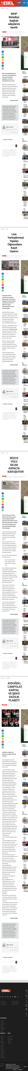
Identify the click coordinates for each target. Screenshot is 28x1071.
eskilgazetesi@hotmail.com (12, 129)
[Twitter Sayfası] (4, 996)
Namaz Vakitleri (2, 1042)
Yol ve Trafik (2, 1039)
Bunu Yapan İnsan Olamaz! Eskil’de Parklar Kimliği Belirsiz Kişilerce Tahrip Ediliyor (25, 198)
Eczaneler (3, 1044)
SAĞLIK (2, 1030)
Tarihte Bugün (2, 1049)
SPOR (2, 1031)
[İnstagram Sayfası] (6, 996)
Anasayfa (3, 8)
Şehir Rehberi (2, 1054)
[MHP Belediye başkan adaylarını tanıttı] (10, 42)
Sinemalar (3, 1050)
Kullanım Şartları (15, 1001)
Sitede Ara (10, 1036)
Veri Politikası (3, 1004)
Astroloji (9, 1043)
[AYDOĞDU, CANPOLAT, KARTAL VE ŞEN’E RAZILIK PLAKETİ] (10, 718)
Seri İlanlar (3, 1052)
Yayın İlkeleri (3, 1003)
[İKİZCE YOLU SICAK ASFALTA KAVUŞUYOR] (10, 485)
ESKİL (7, 8)
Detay (15, 1069)
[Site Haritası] (16, 996)
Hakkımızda (3, 1001)
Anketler (10, 1037)
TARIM (19, 2)
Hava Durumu (2, 1037)
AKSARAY (8, 678)
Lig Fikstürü (2, 1046)
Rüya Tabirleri (9, 1041)
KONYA (2, 1027)
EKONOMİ (3, 1028)
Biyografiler (10, 1039)
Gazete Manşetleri (3, 1057)
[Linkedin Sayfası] (11, 996)
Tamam (20, 1069)
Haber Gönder (15, 1004)
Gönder (16, 145)
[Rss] (13, 996)
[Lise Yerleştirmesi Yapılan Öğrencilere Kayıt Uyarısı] (10, 265)
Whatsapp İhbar (15, 1003)
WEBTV (2, 1022)
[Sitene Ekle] (18, 996)
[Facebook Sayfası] (1, 996)
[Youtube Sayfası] (8, 996)
